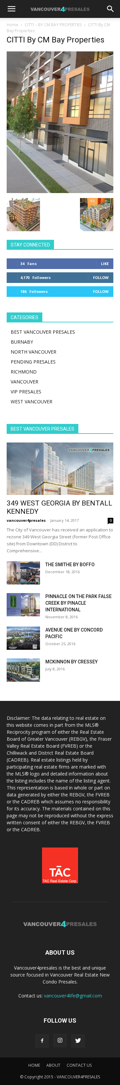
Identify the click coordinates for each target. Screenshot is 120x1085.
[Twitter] (78, 1041)
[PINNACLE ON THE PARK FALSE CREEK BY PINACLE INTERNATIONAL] (23, 604)
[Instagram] (60, 1040)
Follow (101, 277)
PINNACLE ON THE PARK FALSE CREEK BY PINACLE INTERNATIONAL (78, 603)
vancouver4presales (26, 520)
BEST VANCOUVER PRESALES (43, 332)
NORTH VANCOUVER (33, 352)
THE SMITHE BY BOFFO (70, 564)
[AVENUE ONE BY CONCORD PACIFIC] (23, 638)
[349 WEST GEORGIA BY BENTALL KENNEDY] (60, 468)
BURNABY (22, 342)
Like (105, 263)
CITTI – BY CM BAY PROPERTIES (53, 25)
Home (12, 25)
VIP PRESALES (26, 391)
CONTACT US (79, 1065)
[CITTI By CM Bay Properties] (60, 191)
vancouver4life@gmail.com (73, 995)
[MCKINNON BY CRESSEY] (23, 670)
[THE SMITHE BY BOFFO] (23, 572)
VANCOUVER (24, 381)
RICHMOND (24, 372)
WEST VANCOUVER (31, 401)
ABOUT (53, 1065)
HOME (34, 1065)
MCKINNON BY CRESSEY (71, 661)
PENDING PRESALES (33, 362)
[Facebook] (42, 1041)
